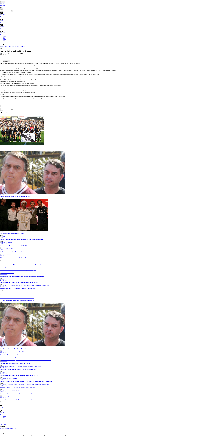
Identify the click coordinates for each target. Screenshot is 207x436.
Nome (12, 108)
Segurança (4, 39)
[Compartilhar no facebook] (10, 57)
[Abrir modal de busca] (1, 9)
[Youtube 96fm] (3, 44)
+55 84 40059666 (3, 428)
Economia (4, 36)
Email (12, 109)
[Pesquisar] (12, 11)
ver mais (1, 293)
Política (4, 38)
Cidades (4, 40)
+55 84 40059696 (3, 424)
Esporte (4, 37)
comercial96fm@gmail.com (11, 428)
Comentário (12, 107)
